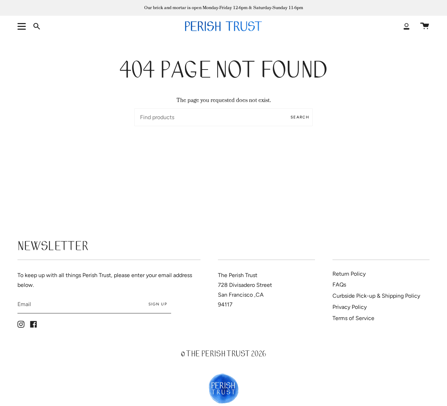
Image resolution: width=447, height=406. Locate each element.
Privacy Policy (349, 307)
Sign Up (157, 304)
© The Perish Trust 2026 (223, 354)
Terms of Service (353, 318)
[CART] (425, 26)
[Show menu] (22, 26)
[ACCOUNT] (406, 26)
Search (300, 117)
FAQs (339, 284)
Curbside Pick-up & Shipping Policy (376, 295)
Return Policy (349, 273)
